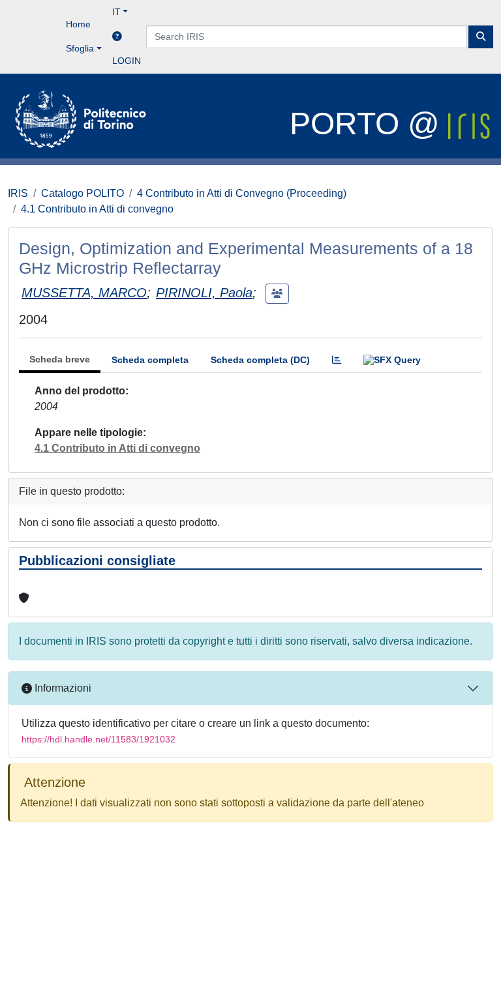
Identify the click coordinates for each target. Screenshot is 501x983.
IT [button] (116, 12)
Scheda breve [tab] (59, 359)
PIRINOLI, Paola (204, 293)
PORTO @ (369, 123)
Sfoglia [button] (80, 48)
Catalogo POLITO (82, 193)
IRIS (18, 193)
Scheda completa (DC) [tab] (260, 360)
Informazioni (61, 688)
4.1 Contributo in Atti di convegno (97, 208)
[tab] (336, 360)
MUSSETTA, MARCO (84, 293)
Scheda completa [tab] (150, 360)
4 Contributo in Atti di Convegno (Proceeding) (241, 193)
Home (78, 24)
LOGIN (126, 60)
